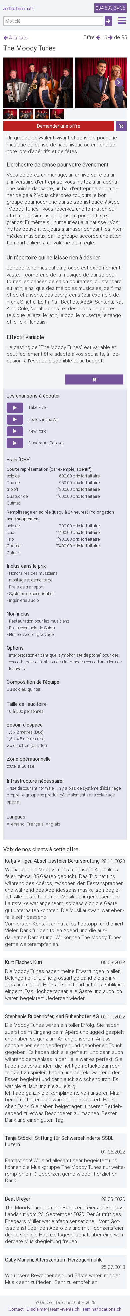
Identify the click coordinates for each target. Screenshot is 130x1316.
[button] (118, 82)
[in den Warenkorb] (121, 126)
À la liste (18, 38)
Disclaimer (37, 1309)
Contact (16, 1309)
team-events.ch (64, 1309)
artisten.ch (18, 8)
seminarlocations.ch (101, 1309)
